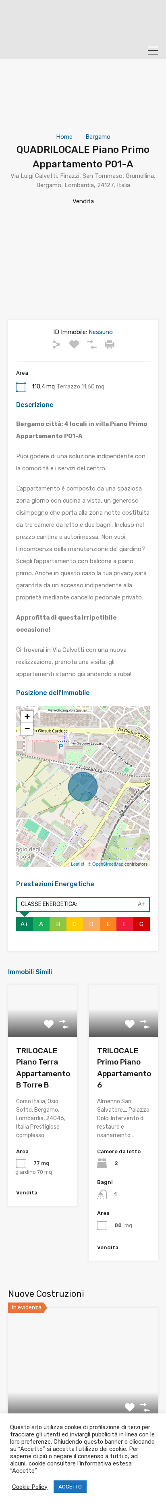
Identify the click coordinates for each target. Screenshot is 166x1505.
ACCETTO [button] (70, 1487)
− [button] (27, 729)
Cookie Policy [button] (30, 1486)
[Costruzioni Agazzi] (83, 32)
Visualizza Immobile (83, 1397)
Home (64, 136)
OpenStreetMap (107, 863)
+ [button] (27, 717)
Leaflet (77, 863)
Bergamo (97, 136)
